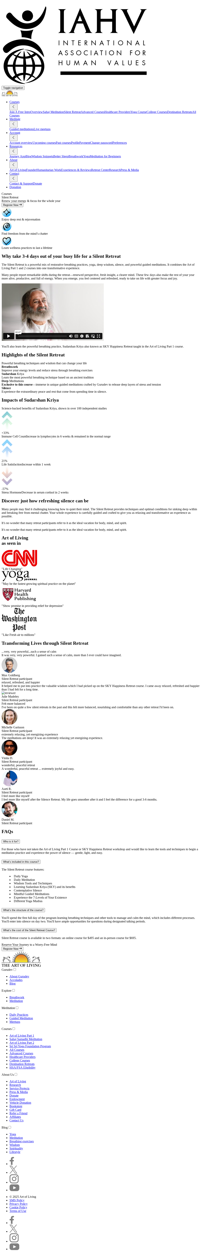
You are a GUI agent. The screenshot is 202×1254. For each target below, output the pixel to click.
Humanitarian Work (48, 170)
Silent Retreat (72, 112)
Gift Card (15, 1109)
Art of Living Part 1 (21, 1035)
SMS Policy (16, 1200)
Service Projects (19, 1088)
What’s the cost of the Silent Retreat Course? (29, 930)
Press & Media (130, 170)
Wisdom (14, 1145)
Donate (37, 183)
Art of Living (17, 170)
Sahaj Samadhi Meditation (25, 1039)
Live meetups (42, 129)
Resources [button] (15, 146)
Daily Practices (18, 1014)
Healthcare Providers (117, 112)
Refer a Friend (18, 1113)
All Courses (16, 1049)
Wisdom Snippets (42, 156)
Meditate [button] (14, 119)
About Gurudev (19, 976)
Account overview (21, 142)
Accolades (15, 980)
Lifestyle (14, 1152)
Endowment (17, 1099)
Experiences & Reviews (76, 170)
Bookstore (15, 1106)
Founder (31, 170)
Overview (36, 112)
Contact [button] (14, 173)
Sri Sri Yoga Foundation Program (30, 1046)
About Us (8, 1074)
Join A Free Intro (19, 112)
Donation (15, 187)
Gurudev (7, 969)
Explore (6, 990)
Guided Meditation (21, 1018)
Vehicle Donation (20, 1102)
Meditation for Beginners (105, 156)
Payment (84, 142)
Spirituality (16, 1148)
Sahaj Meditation (53, 112)
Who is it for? (10, 841)
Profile (75, 142)
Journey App (17, 156)
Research (115, 170)
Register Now (11, 205)
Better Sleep (60, 156)
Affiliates (15, 1117)
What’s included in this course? (21, 861)
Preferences (119, 142)
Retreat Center (100, 170)
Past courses (63, 142)
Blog (28, 156)
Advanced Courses (92, 112)
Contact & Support (21, 183)
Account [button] (14, 132)
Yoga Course (138, 112)
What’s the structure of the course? (23, 910)
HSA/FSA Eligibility (22, 1067)
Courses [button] (14, 102)
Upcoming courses (44, 142)
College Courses (157, 112)
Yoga (86, 156)
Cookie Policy (18, 1207)
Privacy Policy (18, 1203)
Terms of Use (17, 1211)
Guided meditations (21, 129)
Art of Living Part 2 (21, 1042)
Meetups (14, 1021)
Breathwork (75, 156)
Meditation (16, 1001)
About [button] (13, 160)
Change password (101, 142)
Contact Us (16, 1120)
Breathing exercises (21, 1141)
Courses (7, 1029)
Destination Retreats (179, 112)
